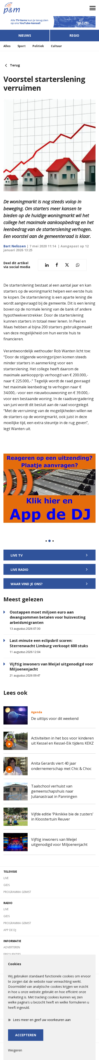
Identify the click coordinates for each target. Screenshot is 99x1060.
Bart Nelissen (14, 246)
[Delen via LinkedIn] (47, 265)
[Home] (24, 8)
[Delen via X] (67, 265)
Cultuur (56, 46)
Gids (6, 885)
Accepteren (25, 1035)
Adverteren (11, 947)
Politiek (38, 46)
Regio (74, 35)
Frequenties (12, 954)
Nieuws (24, 35)
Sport (21, 46)
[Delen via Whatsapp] (78, 265)
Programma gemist (17, 892)
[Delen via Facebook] (56, 265)
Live (6, 878)
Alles (7, 46)
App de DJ (9, 930)
